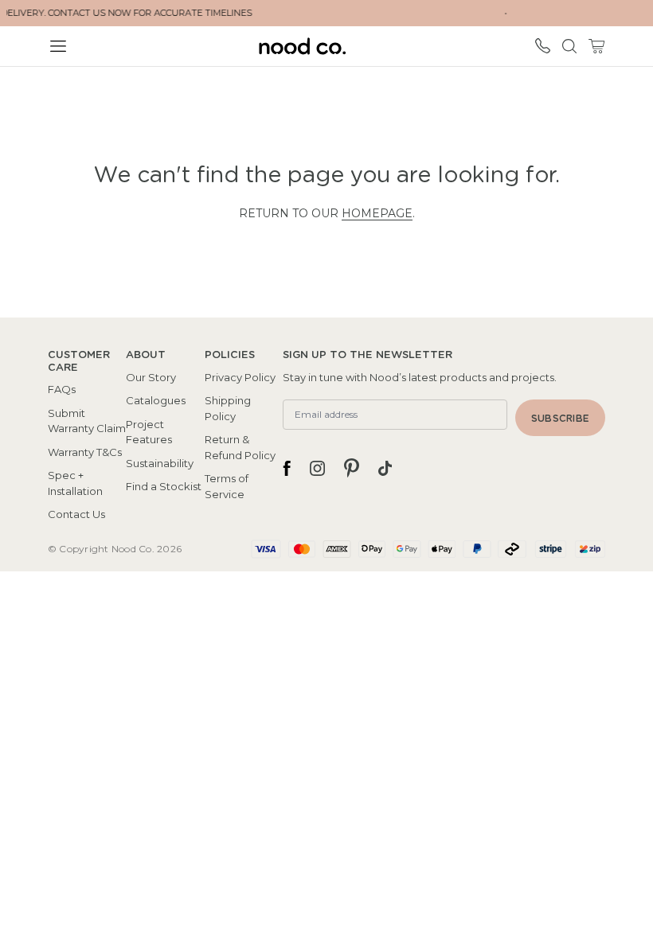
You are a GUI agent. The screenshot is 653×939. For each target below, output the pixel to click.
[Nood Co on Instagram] (317, 467)
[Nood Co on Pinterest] (351, 467)
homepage (377, 213)
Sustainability (160, 463)
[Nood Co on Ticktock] (385, 467)
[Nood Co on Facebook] (287, 467)
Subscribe (560, 418)
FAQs (62, 389)
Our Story (151, 377)
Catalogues (156, 400)
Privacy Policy (240, 377)
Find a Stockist (163, 486)
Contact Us (76, 514)
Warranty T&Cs (85, 452)
